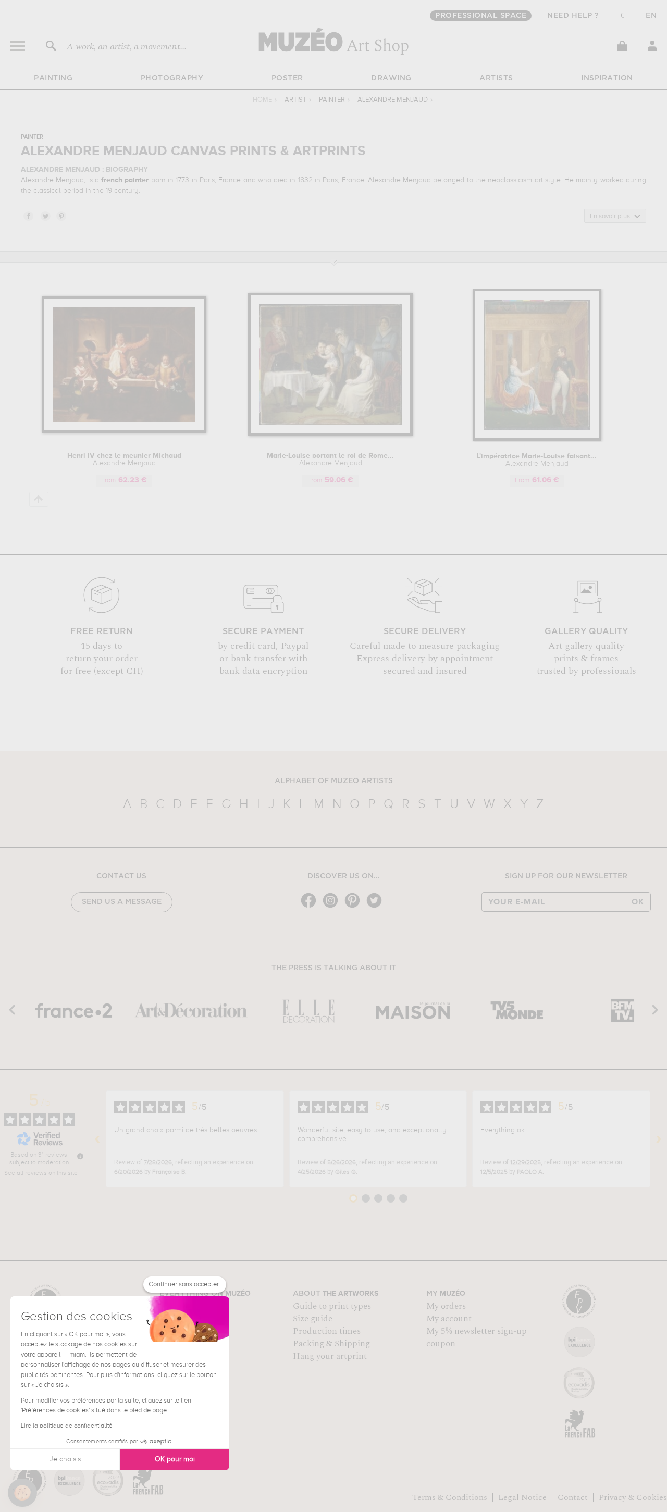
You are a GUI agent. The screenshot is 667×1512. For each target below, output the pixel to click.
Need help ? (573, 16)
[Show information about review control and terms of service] (80, 1156)
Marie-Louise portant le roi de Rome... (330, 459)
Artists (496, 78)
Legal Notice (522, 1497)
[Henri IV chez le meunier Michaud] (124, 431)
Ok (638, 902)
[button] (22, 1493)
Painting (53, 78)
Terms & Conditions (449, 1497)
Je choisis (65, 1459)
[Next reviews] (658, 1139)
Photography (172, 78)
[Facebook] (311, 906)
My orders (446, 1306)
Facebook (28, 215)
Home (262, 99)
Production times (327, 1331)
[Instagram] (333, 906)
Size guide (312, 1318)
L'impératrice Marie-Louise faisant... (537, 460)
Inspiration (607, 78)
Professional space (480, 16)
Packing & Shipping (331, 1343)
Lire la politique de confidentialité (67, 1426)
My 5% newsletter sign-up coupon (476, 1337)
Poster (287, 78)
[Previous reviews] (97, 1139)
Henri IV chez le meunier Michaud (124, 459)
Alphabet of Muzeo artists (334, 781)
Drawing (391, 78)
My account (449, 1318)
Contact (573, 1497)
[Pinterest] (355, 906)
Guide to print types (332, 1306)
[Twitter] (377, 906)
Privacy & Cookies (633, 1497)
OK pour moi (175, 1459)
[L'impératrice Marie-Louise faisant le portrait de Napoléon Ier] (537, 439)
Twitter (45, 215)
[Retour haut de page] (39, 499)
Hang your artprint (330, 1356)
